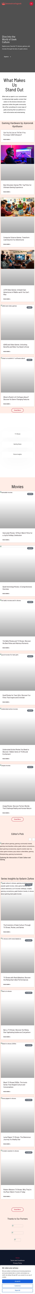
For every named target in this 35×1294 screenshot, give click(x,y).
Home (17, 1258)
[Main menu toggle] (31, 4)
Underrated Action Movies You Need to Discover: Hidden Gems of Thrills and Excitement (16, 751)
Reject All (17, 1290)
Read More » (7, 139)
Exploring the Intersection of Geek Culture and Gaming (15, 859)
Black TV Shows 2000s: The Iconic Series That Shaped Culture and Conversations (15, 1084)
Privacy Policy (17, 1263)
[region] (17, 1279)
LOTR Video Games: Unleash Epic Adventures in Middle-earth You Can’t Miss (16, 292)
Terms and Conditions (17, 1260)
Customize (18, 1286)
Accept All (17, 1281)
